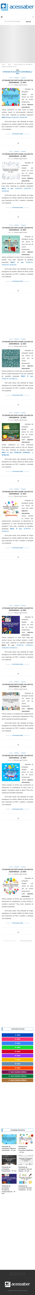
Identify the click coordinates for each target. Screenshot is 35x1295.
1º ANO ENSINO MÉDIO (17, 1072)
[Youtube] (19, 1273)
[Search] (33, 17)
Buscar (28, 21)
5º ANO (17, 1051)
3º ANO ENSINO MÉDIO (17, 1080)
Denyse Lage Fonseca (20, 85)
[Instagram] (15, 1273)
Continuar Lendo (17, 134)
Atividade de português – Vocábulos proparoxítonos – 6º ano (8, 1189)
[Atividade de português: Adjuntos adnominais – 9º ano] (9, 1139)
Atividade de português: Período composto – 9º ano (25, 1188)
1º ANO (17, 1035)
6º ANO (17, 1055)
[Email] (23, 1273)
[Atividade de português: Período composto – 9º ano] (25, 1179)
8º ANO (17, 1064)
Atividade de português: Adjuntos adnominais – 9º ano (9, 1148)
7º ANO (17, 1060)
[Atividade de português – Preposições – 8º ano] (9, 1160)
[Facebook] (11, 1273)
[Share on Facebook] (16, 143)
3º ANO (17, 1043)
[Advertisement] (17, 42)
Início (3, 64)
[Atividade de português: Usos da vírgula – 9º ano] (25, 1160)
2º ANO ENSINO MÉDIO (17, 1076)
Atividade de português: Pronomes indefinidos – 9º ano (25, 1149)
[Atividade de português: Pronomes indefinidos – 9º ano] (25, 1139)
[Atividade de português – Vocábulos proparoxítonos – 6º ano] (9, 1179)
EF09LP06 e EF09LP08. (14, 117)
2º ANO (17, 1039)
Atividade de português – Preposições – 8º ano (9, 1169)
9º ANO (17, 1068)
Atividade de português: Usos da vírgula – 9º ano (25, 1169)
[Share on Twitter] (18, 143)
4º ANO (17, 1047)
